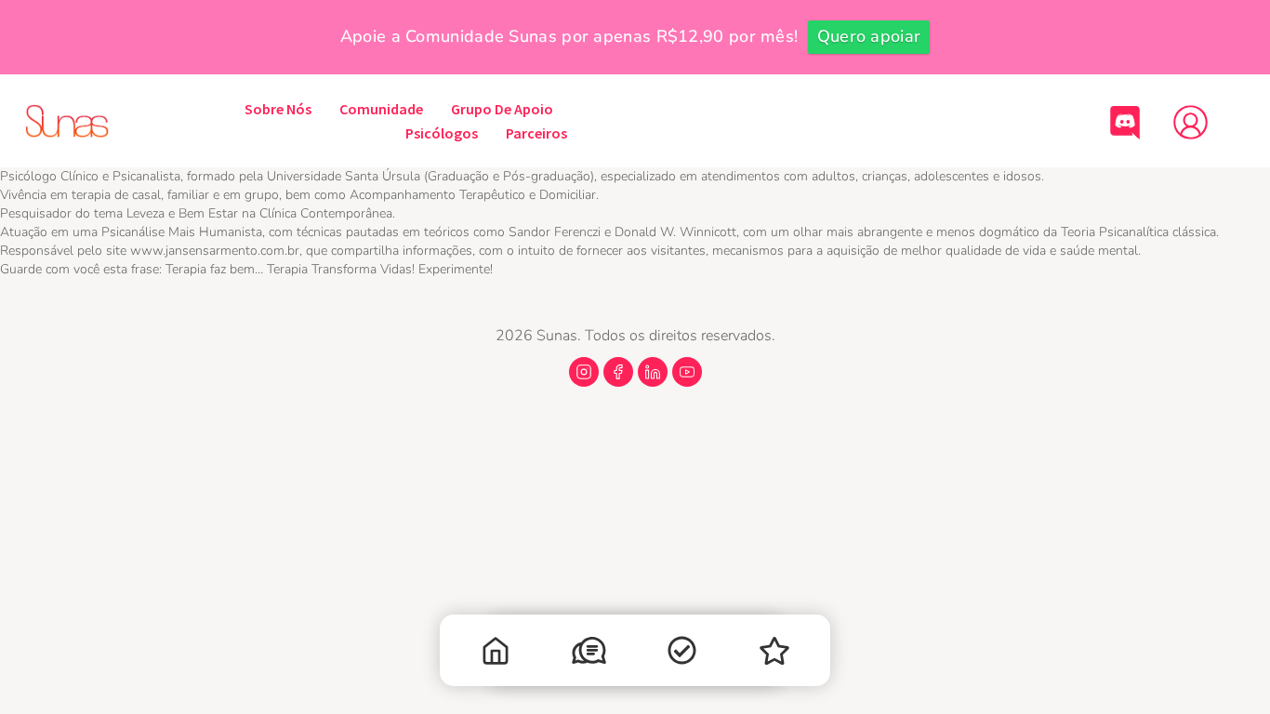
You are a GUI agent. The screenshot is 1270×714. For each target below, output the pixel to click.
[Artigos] (681, 654)
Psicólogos (441, 133)
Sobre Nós (278, 108)
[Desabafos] (588, 654)
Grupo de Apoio (502, 108)
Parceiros (536, 133)
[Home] (495, 655)
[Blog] (774, 655)
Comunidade (381, 108)
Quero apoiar (869, 36)
